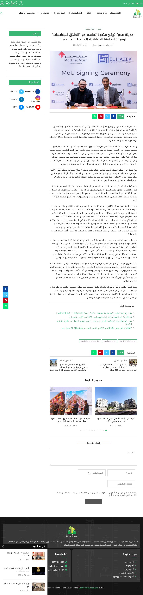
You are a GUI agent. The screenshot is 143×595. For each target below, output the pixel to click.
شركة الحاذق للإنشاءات (127, 341)
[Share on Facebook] (113, 116)
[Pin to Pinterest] (100, 116)
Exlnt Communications (88, 588)
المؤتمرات (59, 13)
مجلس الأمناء (27, 13)
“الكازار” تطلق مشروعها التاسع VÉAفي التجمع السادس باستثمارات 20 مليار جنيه (96, 328)
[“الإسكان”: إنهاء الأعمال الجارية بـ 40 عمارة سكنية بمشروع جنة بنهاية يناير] (116, 401)
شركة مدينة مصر (109, 341)
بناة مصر (102, 13)
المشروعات (75, 13)
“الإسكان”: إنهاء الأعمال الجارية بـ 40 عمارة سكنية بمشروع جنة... (116, 420)
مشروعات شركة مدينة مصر (90, 341)
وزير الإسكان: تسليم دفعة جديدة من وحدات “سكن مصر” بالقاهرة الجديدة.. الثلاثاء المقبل (94, 313)
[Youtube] (7, 3)
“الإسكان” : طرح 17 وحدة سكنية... (18, 554)
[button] (53, 408)
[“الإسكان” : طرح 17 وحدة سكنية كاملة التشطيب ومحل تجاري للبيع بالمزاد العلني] (38, 556)
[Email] (2, 3)
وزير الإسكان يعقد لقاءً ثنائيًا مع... (16, 585)
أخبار (89, 13)
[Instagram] (11, 3)
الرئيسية (115, 13)
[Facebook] (21, 3)
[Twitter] (16, 3)
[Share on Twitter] (107, 116)
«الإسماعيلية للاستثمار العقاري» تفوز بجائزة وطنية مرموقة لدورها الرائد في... (70, 420)
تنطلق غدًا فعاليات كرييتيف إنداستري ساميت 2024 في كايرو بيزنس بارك (100, 317)
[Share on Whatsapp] (94, 116)
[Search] (1, 14)
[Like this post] (120, 116)
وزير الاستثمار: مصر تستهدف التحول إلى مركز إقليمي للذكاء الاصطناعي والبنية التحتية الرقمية (94, 322)
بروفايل (44, 13)
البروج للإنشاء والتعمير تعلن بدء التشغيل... (16, 569)
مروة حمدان (97, 45)
